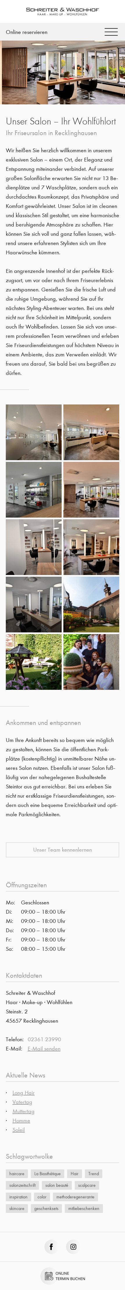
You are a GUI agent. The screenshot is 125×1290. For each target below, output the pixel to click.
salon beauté (56, 1185)
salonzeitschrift (22, 1185)
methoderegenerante (75, 1197)
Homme (21, 1120)
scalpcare (87, 1185)
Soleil (18, 1129)
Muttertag (23, 1111)
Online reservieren (26, 32)
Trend (93, 1173)
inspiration (18, 1197)
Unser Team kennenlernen (62, 849)
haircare (16, 1173)
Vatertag (22, 1102)
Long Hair (23, 1092)
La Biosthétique (47, 1173)
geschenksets (46, 1208)
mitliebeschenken (83, 1208)
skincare (16, 1208)
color (42, 1197)
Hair (74, 1173)
